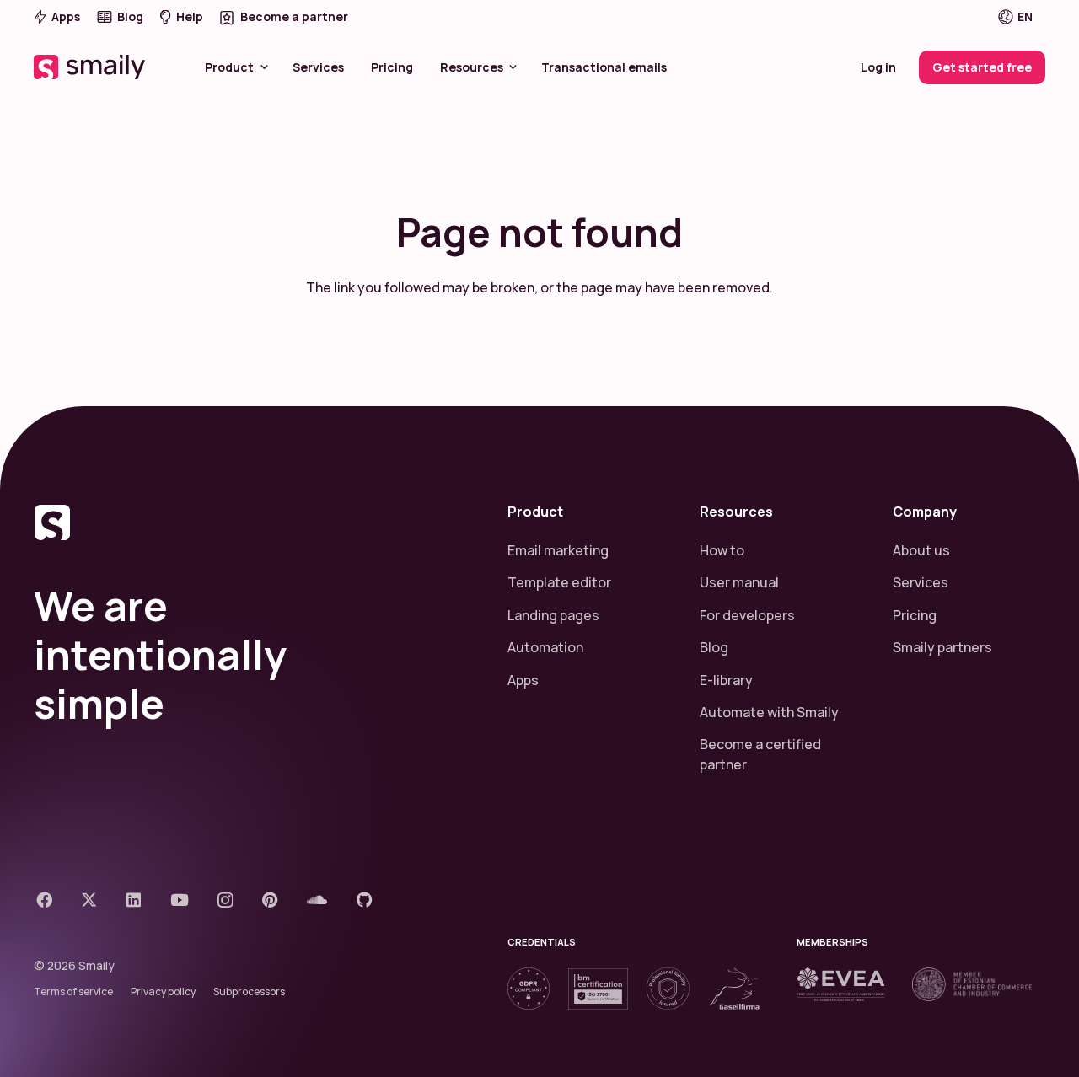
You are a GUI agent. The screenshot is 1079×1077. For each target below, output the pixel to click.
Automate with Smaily (769, 712)
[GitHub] (365, 900)
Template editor (559, 582)
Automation (545, 647)
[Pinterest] (270, 900)
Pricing (915, 615)
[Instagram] (225, 900)
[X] (89, 900)
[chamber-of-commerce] (972, 984)
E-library (726, 680)
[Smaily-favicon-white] (250, 522)
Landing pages (553, 615)
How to (722, 550)
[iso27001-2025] (598, 989)
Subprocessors (249, 991)
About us (921, 550)
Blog (714, 647)
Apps (523, 680)
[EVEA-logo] (841, 984)
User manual (739, 582)
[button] (1027, 17)
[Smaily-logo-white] (91, 67)
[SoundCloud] (317, 900)
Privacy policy (163, 991)
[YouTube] (179, 900)
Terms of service (73, 991)
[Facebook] (44, 900)
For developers (747, 615)
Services (920, 582)
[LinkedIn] (133, 900)
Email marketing (558, 550)
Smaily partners (942, 647)
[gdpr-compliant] (528, 988)
